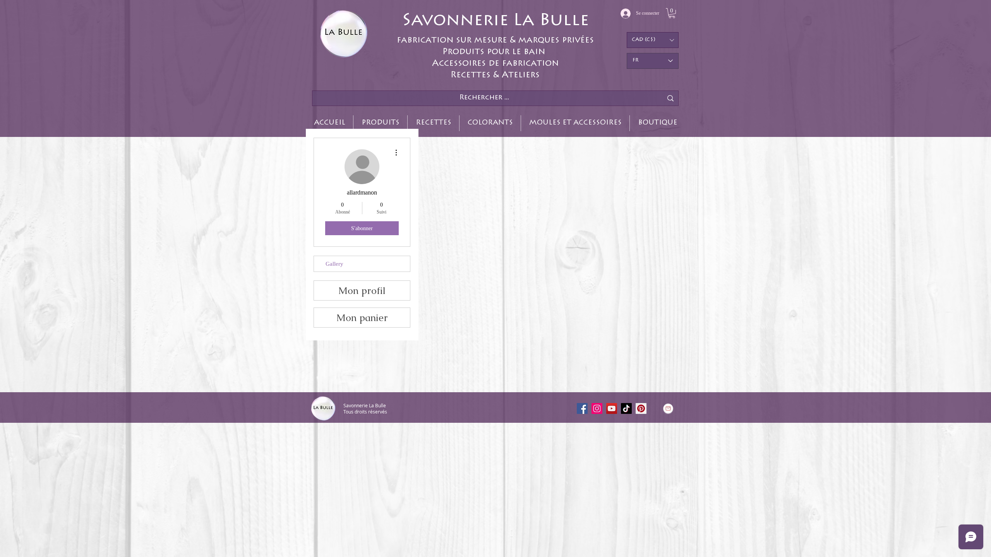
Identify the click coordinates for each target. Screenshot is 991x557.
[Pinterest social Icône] (641, 408)
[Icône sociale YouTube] (611, 408)
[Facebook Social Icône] (582, 408)
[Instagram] (597, 408)
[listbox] (653, 40)
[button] (672, 13)
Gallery (334, 264)
